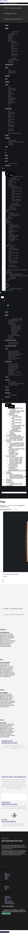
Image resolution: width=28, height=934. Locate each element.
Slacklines (8, 108)
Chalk (7, 135)
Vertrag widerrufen (4, 932)
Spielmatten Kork (11, 210)
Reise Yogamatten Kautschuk (12, 98)
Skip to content (3, 0)
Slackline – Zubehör (16, 202)
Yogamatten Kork (17, 177)
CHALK (10, 61)
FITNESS (11, 62)
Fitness (7, 138)
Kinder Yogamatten (12, 101)
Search (2, 295)
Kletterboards (12, 140)
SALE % (7, 280)
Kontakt (7, 165)
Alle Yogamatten (12, 87)
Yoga (6, 84)
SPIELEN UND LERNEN (11, 39)
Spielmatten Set (14, 216)
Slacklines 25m (16, 191)
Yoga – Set (11, 242)
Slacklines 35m (16, 194)
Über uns (7, 286)
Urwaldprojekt (12, 163)
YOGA (10, 30)
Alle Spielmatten (12, 70)
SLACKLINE (12, 41)
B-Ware (7, 283)
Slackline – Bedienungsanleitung (17, 268)
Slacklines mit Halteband (16, 198)
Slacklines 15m (16, 188)
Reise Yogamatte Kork (11, 94)
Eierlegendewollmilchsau (16, 141)
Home (6, 25)
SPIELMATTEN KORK (14, 180)
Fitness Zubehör (10, 143)
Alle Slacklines (11, 111)
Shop (6, 28)
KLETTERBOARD (14, 59)
